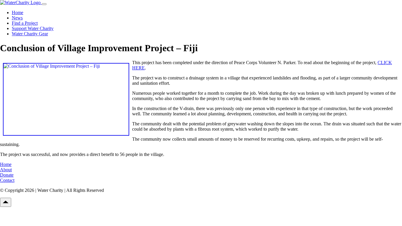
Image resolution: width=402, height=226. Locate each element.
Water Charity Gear (30, 33)
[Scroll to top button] (5, 202)
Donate (7, 174)
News (17, 17)
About (6, 169)
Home (17, 12)
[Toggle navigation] (44, 4)
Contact (7, 180)
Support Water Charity (33, 28)
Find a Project (25, 23)
